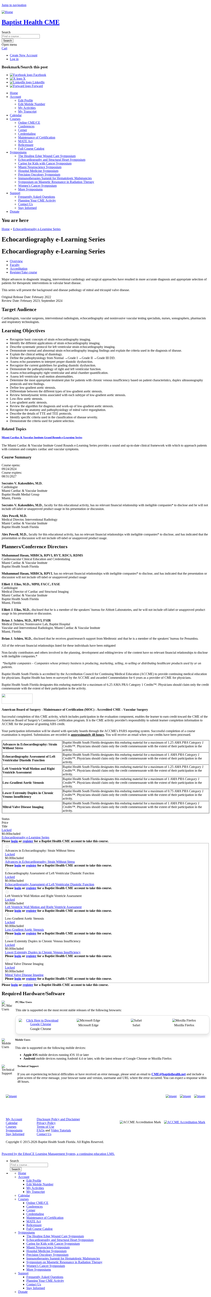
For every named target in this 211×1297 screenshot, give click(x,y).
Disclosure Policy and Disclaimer (58, 1119)
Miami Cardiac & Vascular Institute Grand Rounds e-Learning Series (42, 437)
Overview (16, 261)
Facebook (39, 75)
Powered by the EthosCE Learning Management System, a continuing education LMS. (58, 1154)
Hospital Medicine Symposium (38, 171)
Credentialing (27, 133)
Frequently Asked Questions (36, 196)
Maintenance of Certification (36, 137)
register (28, 841)
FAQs (41, 1130)
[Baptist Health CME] (11, 1096)
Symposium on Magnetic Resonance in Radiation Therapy (56, 182)
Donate (14, 211)
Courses (15, 119)
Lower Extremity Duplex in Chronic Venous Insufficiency (43, 941)
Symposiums (18, 152)
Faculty (15, 265)
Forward (37, 86)
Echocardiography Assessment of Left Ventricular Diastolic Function (49, 873)
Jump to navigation (14, 5)
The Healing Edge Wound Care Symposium (47, 156)
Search (6, 32)
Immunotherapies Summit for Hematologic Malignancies (55, 178)
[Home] (7, 12)
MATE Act (25, 141)
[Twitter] (185, 1096)
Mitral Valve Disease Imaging (24, 964)
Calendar (16, 115)
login (14, 841)
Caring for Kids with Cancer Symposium (45, 163)
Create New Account (23, 55)
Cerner (22, 130)
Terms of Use (45, 1126)
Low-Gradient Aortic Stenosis (24, 918)
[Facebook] (171, 1096)
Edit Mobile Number (31, 104)
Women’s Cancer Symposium (37, 185)
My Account (14, 1119)
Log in (14, 59)
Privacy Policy (46, 1123)
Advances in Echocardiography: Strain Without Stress (40, 850)
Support (15, 193)
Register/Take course (23, 272)
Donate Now (93, 1096)
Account (15, 96)
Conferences (26, 126)
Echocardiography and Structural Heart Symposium (51, 159)
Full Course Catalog (31, 148)
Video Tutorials (61, 1130)
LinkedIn (38, 82)
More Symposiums (30, 189)
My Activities (27, 108)
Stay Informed (27, 208)
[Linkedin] (199, 1096)
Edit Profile (25, 100)
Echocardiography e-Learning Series (37, 229)
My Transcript (27, 111)
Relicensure (25, 145)
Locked (7, 830)
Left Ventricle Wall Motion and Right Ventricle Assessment (43, 896)
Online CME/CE (29, 122)
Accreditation (18, 268)
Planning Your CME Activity (37, 200)
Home (14, 93)
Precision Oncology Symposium (39, 174)
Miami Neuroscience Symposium (39, 167)
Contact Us (25, 204)
